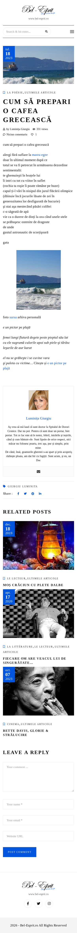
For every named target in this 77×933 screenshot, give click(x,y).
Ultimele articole (40, 92)
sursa (13, 317)
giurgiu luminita (23, 486)
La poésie (15, 92)
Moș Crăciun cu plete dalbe (33, 585)
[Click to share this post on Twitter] (25, 493)
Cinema (13, 724)
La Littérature (20, 646)
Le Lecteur (16, 578)
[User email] (38, 471)
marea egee (40, 155)
